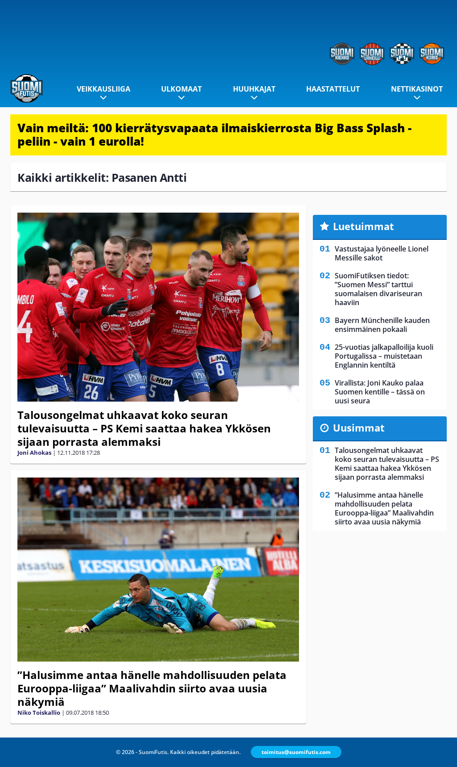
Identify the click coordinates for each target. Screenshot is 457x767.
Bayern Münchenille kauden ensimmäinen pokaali (382, 324)
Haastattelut (333, 89)
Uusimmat (359, 427)
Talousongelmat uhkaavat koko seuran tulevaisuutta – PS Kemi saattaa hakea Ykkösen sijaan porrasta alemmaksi (144, 428)
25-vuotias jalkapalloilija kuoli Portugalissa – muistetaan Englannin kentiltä (384, 356)
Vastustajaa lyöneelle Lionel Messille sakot (381, 253)
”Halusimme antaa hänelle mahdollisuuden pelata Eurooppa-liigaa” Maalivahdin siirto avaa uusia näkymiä (152, 688)
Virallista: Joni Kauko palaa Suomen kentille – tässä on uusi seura (380, 392)
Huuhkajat (254, 89)
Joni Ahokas (34, 452)
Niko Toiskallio (38, 712)
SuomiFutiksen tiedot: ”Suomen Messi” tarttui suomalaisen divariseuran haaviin (378, 289)
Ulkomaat (181, 89)
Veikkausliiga (103, 89)
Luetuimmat (363, 226)
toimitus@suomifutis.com (296, 752)
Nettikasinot (417, 89)
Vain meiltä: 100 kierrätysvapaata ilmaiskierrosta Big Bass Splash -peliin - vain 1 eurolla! (214, 134)
